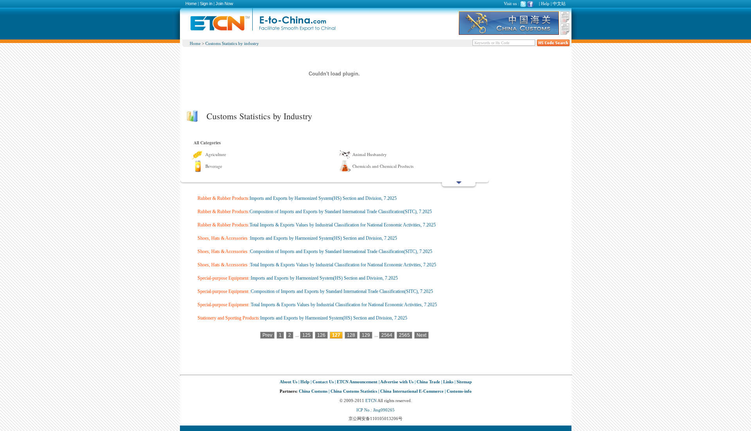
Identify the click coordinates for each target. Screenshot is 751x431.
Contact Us (323, 381)
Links (448, 381)
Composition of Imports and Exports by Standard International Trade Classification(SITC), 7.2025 (341, 211)
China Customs (313, 391)
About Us (288, 381)
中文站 (559, 3)
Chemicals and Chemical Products (382, 166)
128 (351, 335)
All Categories (207, 143)
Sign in (206, 3)
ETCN (371, 400)
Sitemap (464, 381)
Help (545, 3)
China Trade (428, 381)
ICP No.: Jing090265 (375, 410)
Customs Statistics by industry (232, 43)
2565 (404, 335)
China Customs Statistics (354, 391)
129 (366, 335)
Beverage (213, 166)
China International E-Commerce (412, 391)
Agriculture (215, 154)
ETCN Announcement (357, 381)
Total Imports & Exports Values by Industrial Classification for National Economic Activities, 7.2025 (343, 225)
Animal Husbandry (369, 154)
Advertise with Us (396, 381)
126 (321, 335)
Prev (267, 335)
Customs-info (459, 391)
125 (306, 335)
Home (191, 3)
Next (421, 335)
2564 (386, 335)
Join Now (224, 3)
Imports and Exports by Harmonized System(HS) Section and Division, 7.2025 (323, 198)
